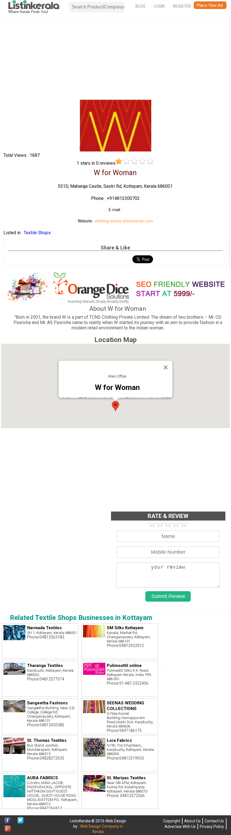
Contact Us (214, 821)
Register (182, 6)
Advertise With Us (180, 826)
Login (159, 6)
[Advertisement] (115, 59)
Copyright (171, 821)
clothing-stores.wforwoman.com (124, 221)
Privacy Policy (212, 826)
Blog (140, 6)
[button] (115, 406)
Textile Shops (37, 232)
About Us (192, 821)
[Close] (165, 367)
